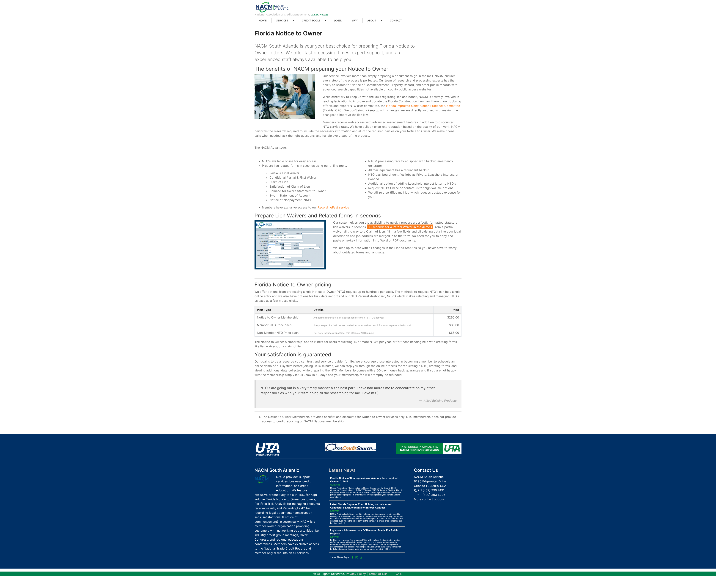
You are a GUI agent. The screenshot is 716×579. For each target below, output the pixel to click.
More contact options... (430, 499)
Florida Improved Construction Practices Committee (423, 106)
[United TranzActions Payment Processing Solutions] (267, 449)
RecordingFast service (333, 207)
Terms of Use (378, 574)
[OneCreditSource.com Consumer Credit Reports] (350, 447)
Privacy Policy (356, 574)
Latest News (342, 470)
